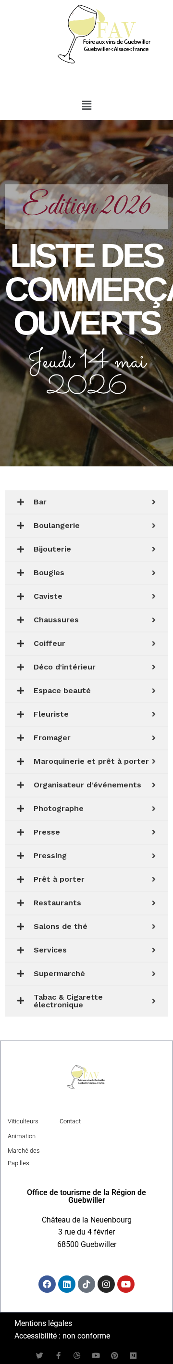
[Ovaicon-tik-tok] (86, 1284)
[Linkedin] (66, 1284)
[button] (86, 106)
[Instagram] (106, 1284)
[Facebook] (47, 1284)
